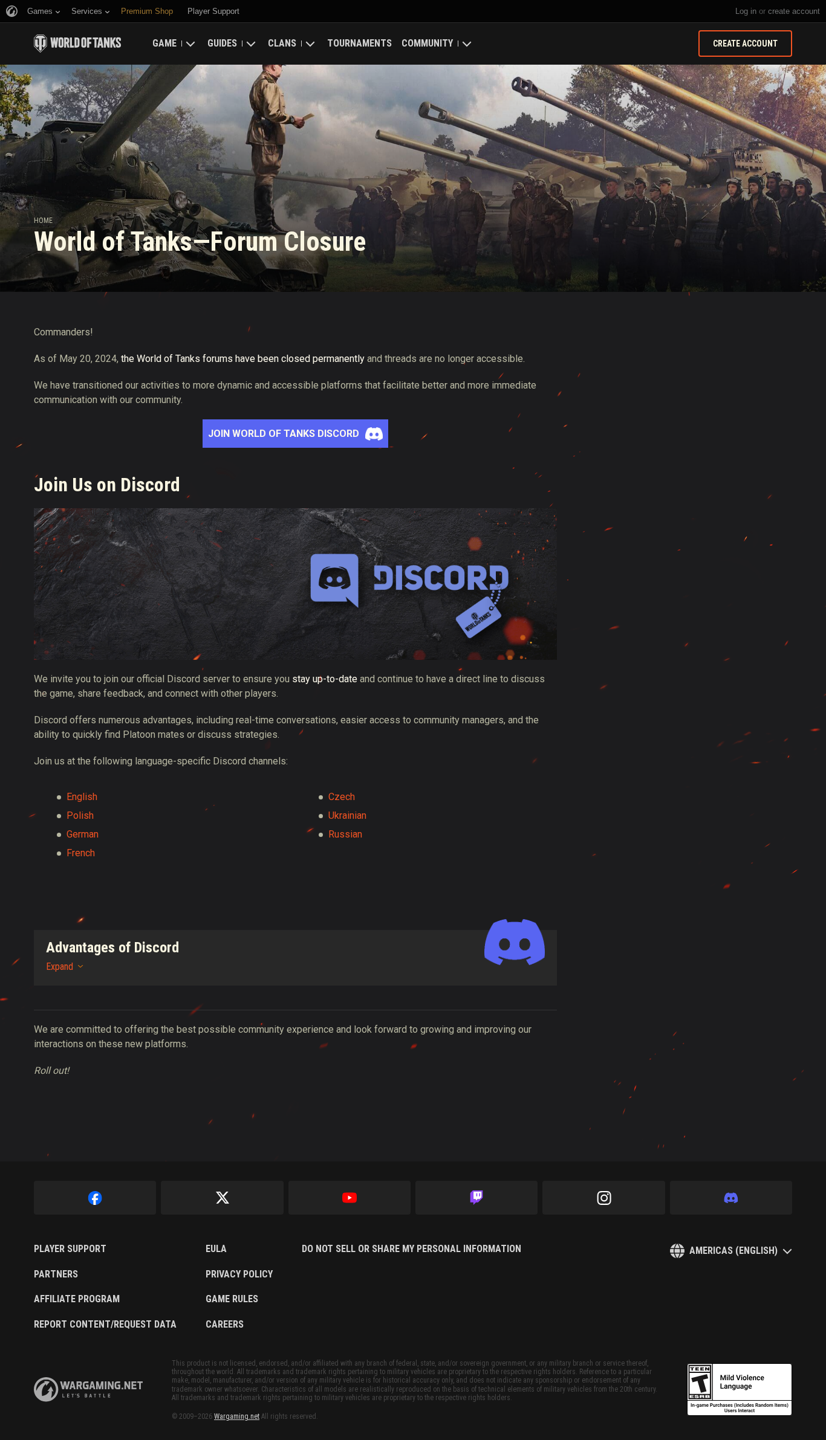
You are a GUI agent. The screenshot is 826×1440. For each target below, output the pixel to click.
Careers (225, 1324)
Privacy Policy (239, 1274)
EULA (216, 1249)
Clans (282, 43)
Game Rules (232, 1299)
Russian (345, 834)
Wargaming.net (236, 1416)
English (82, 796)
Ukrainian (347, 815)
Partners (56, 1274)
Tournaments (359, 43)
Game (164, 43)
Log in (745, 11)
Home (43, 220)
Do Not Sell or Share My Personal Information (411, 1249)
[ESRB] (739, 1389)
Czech (341, 796)
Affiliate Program (77, 1299)
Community (427, 43)
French (81, 853)
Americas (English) (733, 1250)
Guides (222, 43)
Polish (80, 815)
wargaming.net (88, 1389)
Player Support (70, 1249)
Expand (59, 966)
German (83, 834)
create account (794, 11)
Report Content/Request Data (105, 1324)
